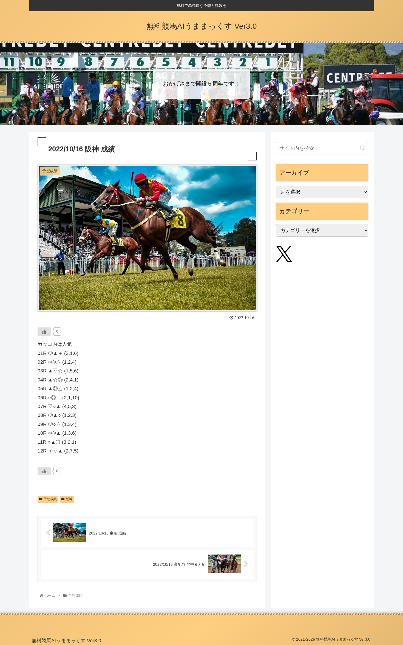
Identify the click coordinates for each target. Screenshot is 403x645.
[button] (362, 148)
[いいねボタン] (44, 331)
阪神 (69, 499)
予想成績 (50, 499)
